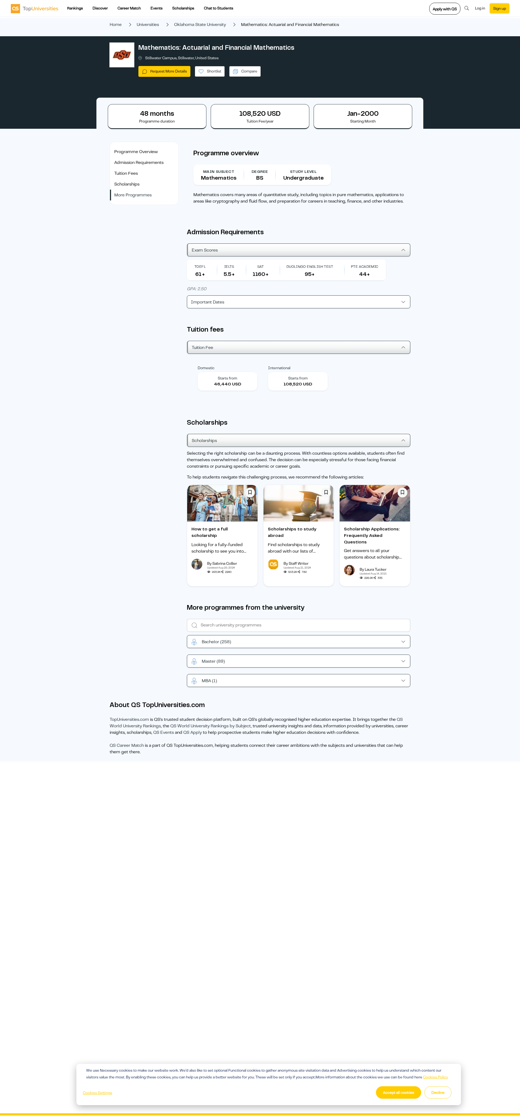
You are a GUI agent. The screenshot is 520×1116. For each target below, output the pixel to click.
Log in (480, 8)
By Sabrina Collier (222, 563)
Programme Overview (136, 151)
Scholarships (183, 8)
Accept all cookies (398, 1092)
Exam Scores (205, 250)
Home (116, 24)
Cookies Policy (435, 1077)
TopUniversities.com (129, 719)
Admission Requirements (139, 162)
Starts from (227, 378)
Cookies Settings (97, 1092)
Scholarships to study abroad (292, 532)
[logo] (34, 8)
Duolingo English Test (310, 266)
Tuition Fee (202, 347)
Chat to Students (218, 8)
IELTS (229, 266)
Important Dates (207, 302)
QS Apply (192, 732)
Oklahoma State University (200, 24)
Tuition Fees (126, 173)
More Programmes (133, 195)
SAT (260, 266)
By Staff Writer (296, 563)
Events (156, 8)
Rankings (75, 8)
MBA (209, 681)
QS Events (163, 732)
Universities (148, 24)
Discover (100, 8)
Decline (437, 1092)
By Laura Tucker (373, 569)
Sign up (499, 8)
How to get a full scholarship (209, 532)
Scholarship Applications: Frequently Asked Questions (372, 535)
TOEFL (200, 266)
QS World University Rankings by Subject (210, 726)
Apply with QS (445, 8)
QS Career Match (127, 745)
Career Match (129, 8)
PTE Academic (364, 266)
